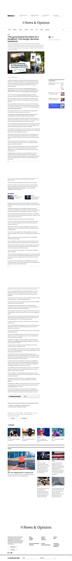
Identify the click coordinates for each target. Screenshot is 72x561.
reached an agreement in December (24, 94)
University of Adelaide (28, 414)
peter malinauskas (19, 412)
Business (14, 29)
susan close (35, 412)
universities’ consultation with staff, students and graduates (22, 114)
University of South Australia (13, 415)
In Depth (26, 29)
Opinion (20, 29)
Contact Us (56, 543)
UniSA (14, 414)
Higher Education (11, 412)
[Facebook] (8, 552)
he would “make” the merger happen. (29, 91)
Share (13, 418)
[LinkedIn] (11, 552)
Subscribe (47, 29)
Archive (43, 543)
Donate (41, 29)
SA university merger (28, 412)
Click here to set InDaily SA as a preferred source (19, 405)
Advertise (31, 544)
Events (32, 29)
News (9, 29)
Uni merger (10, 414)
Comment (24, 418)
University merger (19, 414)
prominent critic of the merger (20, 341)
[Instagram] (9, 552)
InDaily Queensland (45, 544)
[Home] (13, 16)
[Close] (70, 556)
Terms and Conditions (34, 543)
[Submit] (38, 396)
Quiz (36, 29)
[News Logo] (36, 22)
